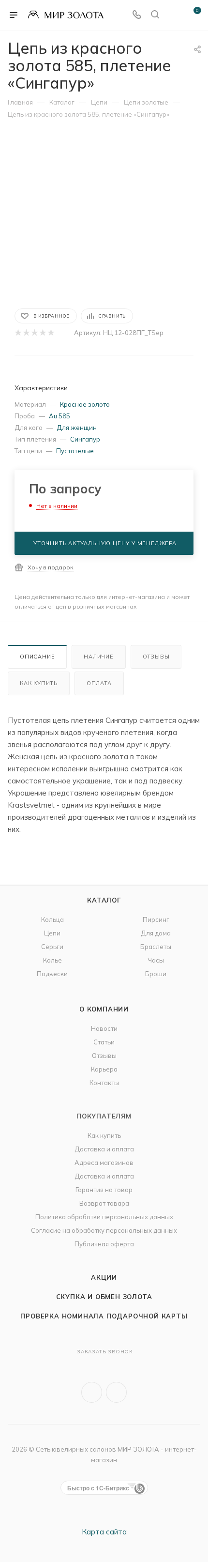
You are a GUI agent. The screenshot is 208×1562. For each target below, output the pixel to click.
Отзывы (156, 656)
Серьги (52, 946)
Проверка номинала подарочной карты (103, 1316)
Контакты (104, 1083)
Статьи (104, 1042)
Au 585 (59, 416)
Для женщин (77, 427)
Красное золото (85, 404)
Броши (155, 974)
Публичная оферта (104, 1244)
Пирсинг (156, 919)
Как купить (39, 683)
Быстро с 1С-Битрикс (98, 1488)
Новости (104, 1028)
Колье (52, 960)
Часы (156, 960)
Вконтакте (91, 1392)
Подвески (52, 974)
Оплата (99, 683)
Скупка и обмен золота (104, 1297)
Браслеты (155, 946)
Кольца (52, 919)
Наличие (99, 656)
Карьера (104, 1069)
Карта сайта (104, 1531)
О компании (104, 1009)
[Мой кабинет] (173, 15)
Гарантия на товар (104, 1190)
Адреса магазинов (104, 1162)
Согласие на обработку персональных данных (104, 1230)
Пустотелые (75, 451)
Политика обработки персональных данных (104, 1217)
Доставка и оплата (104, 1149)
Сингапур (85, 439)
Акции (104, 1277)
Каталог (104, 900)
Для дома (156, 933)
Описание (37, 656)
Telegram (116, 1392)
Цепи (52, 933)
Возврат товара (104, 1203)
